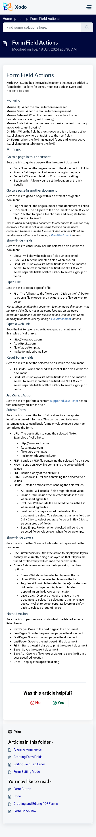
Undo (17, 796)
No (38, 702)
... (21, 19)
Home (7, 19)
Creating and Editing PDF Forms (36, 803)
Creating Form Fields (28, 757)
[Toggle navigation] (88, 7)
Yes (61, 702)
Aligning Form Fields (28, 749)
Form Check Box (25, 811)
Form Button (22, 789)
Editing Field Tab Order (29, 764)
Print (17, 732)
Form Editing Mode (27, 771)
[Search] (87, 27)
